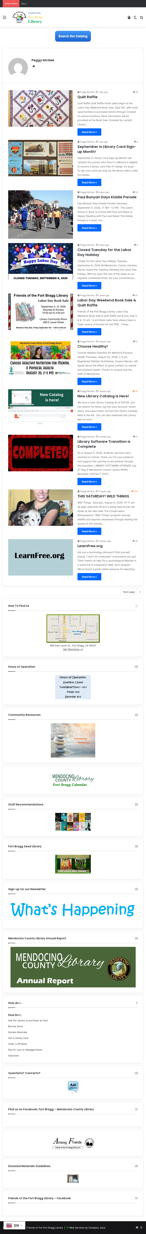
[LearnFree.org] (40, 557)
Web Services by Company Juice (87, 1227)
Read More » (89, 132)
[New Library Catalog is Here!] (40, 407)
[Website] (34, 66)
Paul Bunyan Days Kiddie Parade (39, 3)
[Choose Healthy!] (40, 358)
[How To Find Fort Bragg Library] (73, 641)
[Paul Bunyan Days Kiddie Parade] (40, 214)
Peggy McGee (43, 60)
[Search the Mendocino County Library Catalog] (73, 36)
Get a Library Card (18, 1038)
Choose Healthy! (92, 346)
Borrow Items (15, 1026)
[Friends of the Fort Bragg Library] (28, 17)
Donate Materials (17, 1032)
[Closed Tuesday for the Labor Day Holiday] (40, 261)
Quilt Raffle (87, 96)
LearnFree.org (90, 545)
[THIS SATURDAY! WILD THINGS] (40, 507)
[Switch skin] (135, 19)
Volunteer (13, 1055)
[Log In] (129, 19)
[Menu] (4, 19)
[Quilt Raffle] (40, 108)
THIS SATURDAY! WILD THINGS (103, 496)
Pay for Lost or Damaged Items (25, 1049)
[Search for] (141, 19)
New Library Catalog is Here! (103, 396)
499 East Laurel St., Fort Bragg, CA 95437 (73, 645)
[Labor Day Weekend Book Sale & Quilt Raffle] (40, 311)
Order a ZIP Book (17, 1043)
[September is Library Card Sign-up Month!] (40, 158)
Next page (129, 591)
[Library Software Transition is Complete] (40, 453)
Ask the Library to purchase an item (28, 1020)
